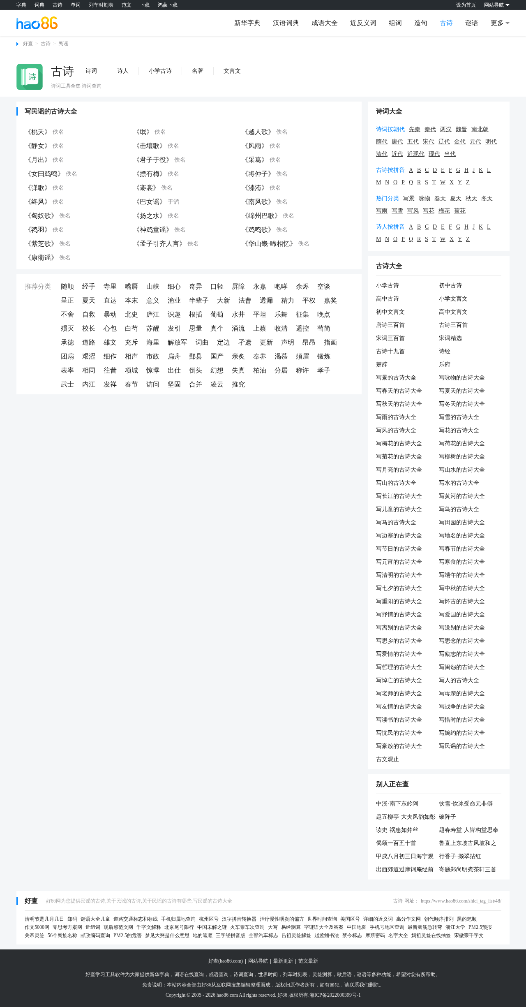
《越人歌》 (258, 131)
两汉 (446, 129)
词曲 (202, 342)
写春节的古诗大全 (462, 549)
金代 (460, 142)
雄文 (110, 342)
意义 (152, 300)
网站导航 (258, 961)
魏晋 (461, 129)
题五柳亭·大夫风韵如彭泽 (406, 817)
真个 (217, 328)
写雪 (397, 211)
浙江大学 (455, 927)
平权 (309, 300)
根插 (195, 314)
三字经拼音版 (230, 935)
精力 (287, 300)
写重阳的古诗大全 (399, 601)
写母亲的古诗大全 (462, 693)
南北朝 (480, 129)
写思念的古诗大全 (462, 641)
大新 (223, 300)
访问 (152, 384)
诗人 (123, 71)
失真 (238, 370)
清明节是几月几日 (44, 919)
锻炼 (323, 356)
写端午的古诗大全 (462, 575)
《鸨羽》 (38, 229)
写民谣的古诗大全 (51, 111)
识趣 (174, 314)
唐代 (397, 142)
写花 (428, 211)
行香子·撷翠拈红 (460, 856)
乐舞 (281, 314)
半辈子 (199, 300)
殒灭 (67, 328)
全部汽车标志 (263, 935)
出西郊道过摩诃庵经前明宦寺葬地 (405, 870)
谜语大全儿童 (95, 919)
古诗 (57, 5)
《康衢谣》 (41, 257)
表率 (67, 370)
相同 (88, 370)
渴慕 (281, 356)
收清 (281, 328)
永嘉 (259, 286)
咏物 (424, 198)
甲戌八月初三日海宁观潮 (405, 857)
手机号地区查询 (387, 927)
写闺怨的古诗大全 (462, 667)
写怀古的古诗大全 (462, 601)
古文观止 (387, 759)
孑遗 (244, 342)
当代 (450, 154)
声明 (287, 342)
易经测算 (291, 927)
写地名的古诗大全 (462, 535)
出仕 (174, 370)
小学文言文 (453, 299)
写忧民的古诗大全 (399, 733)
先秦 (414, 129)
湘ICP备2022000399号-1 (335, 995)
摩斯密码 (375, 935)
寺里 (110, 286)
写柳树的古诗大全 (462, 457)
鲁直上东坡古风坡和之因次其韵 (467, 843)
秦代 (430, 129)
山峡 (152, 286)
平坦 (259, 314)
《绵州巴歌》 (261, 215)
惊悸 (152, 370)
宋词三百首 (390, 338)
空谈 (323, 286)
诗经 (444, 351)
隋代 (382, 142)
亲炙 (238, 356)
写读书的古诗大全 (399, 720)
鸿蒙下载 (168, 5)
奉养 (259, 356)
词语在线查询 (189, 974)
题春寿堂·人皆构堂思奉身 (468, 830)
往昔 (110, 370)
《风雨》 (255, 145)
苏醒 (152, 328)
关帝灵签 (34, 935)
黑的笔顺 (467, 919)
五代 (413, 142)
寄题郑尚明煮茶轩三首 (467, 869)
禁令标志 (352, 935)
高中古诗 (387, 299)
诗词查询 (243, 974)
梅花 (444, 211)
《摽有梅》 (149, 173)
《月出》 (38, 159)
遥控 (302, 328)
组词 (395, 22)
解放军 (177, 342)
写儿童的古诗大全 (399, 509)
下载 (145, 5)
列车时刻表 (101, 5)
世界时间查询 (322, 919)
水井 (238, 314)
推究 (238, 384)
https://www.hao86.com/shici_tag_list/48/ (461, 901)
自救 (88, 314)
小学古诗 (160, 71)
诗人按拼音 (390, 227)
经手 (88, 286)
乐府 (444, 364)
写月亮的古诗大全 (399, 470)
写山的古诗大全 (396, 483)
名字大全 (398, 935)
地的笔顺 (202, 935)
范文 (127, 5)
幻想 (217, 370)
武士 (67, 384)
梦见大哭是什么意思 (167, 935)
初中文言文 (390, 312)
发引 (174, 328)
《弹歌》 (38, 187)
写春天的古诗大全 (399, 391)
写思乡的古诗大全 (399, 641)
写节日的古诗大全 (399, 549)
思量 (195, 328)
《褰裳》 (146, 187)
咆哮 (281, 286)
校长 (88, 328)
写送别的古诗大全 (462, 628)
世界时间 (268, 974)
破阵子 (447, 817)
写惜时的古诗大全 (462, 720)
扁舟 (174, 356)
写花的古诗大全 (459, 430)
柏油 (259, 370)
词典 (39, 5)
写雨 (382, 211)
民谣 (63, 43)
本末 (131, 300)
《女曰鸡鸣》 (44, 173)
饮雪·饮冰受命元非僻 (466, 804)
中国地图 (357, 927)
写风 (413, 211)
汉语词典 (286, 22)
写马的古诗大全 (396, 522)
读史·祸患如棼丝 (397, 830)
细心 (174, 286)
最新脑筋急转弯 (425, 927)
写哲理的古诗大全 (399, 667)
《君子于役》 (153, 159)
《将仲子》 (258, 173)
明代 (491, 142)
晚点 (323, 314)
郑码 (72, 919)
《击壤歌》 (149, 145)
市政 (152, 356)
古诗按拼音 (390, 170)
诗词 (91, 71)
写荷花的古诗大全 (462, 443)
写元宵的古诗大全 (399, 562)
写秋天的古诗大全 (399, 404)
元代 (475, 142)
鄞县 (195, 356)
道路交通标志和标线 (135, 919)
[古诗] (29, 77)
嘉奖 (330, 300)
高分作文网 (408, 919)
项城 (131, 370)
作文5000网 (37, 927)
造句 (420, 22)
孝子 (323, 370)
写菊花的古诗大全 (399, 457)
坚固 (174, 384)
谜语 (471, 22)
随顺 (67, 286)
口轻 (217, 286)
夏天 (88, 300)
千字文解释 (148, 927)
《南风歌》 (258, 201)
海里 (152, 342)
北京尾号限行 (179, 927)
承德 (67, 342)
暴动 (110, 314)
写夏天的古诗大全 (462, 391)
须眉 (302, 356)
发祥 (110, 384)
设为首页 (466, 5)
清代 (382, 154)
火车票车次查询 (247, 927)
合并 (195, 384)
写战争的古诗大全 (462, 707)
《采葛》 (255, 159)
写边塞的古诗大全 (399, 535)
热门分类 (387, 198)
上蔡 (259, 328)
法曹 (244, 300)
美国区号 (350, 919)
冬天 (487, 198)
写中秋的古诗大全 (462, 588)
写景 (409, 198)
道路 (88, 342)
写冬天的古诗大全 (462, 404)
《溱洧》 (255, 187)
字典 (21, 5)
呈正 (67, 300)
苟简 (323, 328)
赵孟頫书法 (326, 935)
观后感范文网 (118, 927)
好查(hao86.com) (225, 961)
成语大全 (324, 22)
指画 (330, 342)
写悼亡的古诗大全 (399, 680)
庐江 (152, 314)
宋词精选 (450, 338)
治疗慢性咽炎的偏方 (282, 919)
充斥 (131, 342)
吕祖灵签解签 (296, 935)
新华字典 (247, 22)
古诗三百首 (453, 325)
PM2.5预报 (480, 927)
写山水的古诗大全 (462, 470)
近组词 (92, 927)
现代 (434, 154)
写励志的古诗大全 (462, 654)
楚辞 (382, 364)
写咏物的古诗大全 (462, 378)
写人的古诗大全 (459, 680)
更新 (266, 342)
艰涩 (88, 356)
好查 (28, 43)
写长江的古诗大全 (399, 496)
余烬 (302, 286)
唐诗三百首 (390, 325)
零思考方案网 (67, 927)
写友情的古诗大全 (399, 707)
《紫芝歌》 (41, 243)
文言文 (232, 71)
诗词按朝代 (390, 129)
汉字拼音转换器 (239, 919)
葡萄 (217, 314)
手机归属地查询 (178, 919)
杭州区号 (209, 919)
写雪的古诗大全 (459, 417)
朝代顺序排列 (439, 919)
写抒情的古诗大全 (399, 614)
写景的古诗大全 (396, 378)
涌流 (238, 328)
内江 (88, 384)
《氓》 (143, 131)
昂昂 (309, 342)
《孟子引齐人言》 (159, 243)
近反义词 (363, 22)
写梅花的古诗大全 (399, 443)
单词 (76, 5)
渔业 (174, 300)
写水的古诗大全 (459, 483)
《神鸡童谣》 (153, 229)
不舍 (67, 314)
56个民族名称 (62, 935)
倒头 (195, 370)
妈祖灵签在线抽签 (431, 935)
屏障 (238, 286)
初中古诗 (450, 285)
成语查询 (218, 974)
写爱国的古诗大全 (462, 614)
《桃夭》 (38, 131)
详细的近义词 (378, 919)
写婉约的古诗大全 (462, 733)
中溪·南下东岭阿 (397, 804)
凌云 (217, 384)
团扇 (67, 356)
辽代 (444, 142)
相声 (131, 356)
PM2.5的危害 (127, 935)
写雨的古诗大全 (396, 417)
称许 (302, 370)
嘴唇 (131, 286)
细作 (110, 356)
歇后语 (344, 974)
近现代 (415, 154)
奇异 (195, 286)
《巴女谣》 (149, 201)
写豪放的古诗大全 (399, 746)
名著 (197, 71)
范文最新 (308, 961)
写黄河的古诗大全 (462, 496)
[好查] (37, 22)
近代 (397, 154)
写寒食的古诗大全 (462, 562)
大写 (273, 927)
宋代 (428, 142)
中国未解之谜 (212, 927)
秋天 (471, 198)
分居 (281, 370)
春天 (440, 198)
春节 (131, 384)
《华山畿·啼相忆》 (269, 243)
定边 (223, 342)
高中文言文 (453, 312)
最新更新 (283, 961)
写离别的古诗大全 (399, 628)
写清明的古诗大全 (399, 575)
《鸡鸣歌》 (258, 229)
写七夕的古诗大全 (399, 588)
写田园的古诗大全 (462, 522)
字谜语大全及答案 (324, 927)
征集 (302, 314)
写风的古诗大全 (396, 430)
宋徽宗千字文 (469, 935)
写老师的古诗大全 (399, 693)
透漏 (266, 300)
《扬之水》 (149, 215)
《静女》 (38, 145)
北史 (131, 314)
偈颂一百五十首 (396, 843)
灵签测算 (322, 974)
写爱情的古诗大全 (399, 654)
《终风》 (38, 201)
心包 (110, 328)
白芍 (131, 328)
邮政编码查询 (95, 935)
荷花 (460, 211)
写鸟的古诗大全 (459, 509)
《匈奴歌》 (41, 215)
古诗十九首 (390, 351)
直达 (110, 300)
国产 (217, 356)
